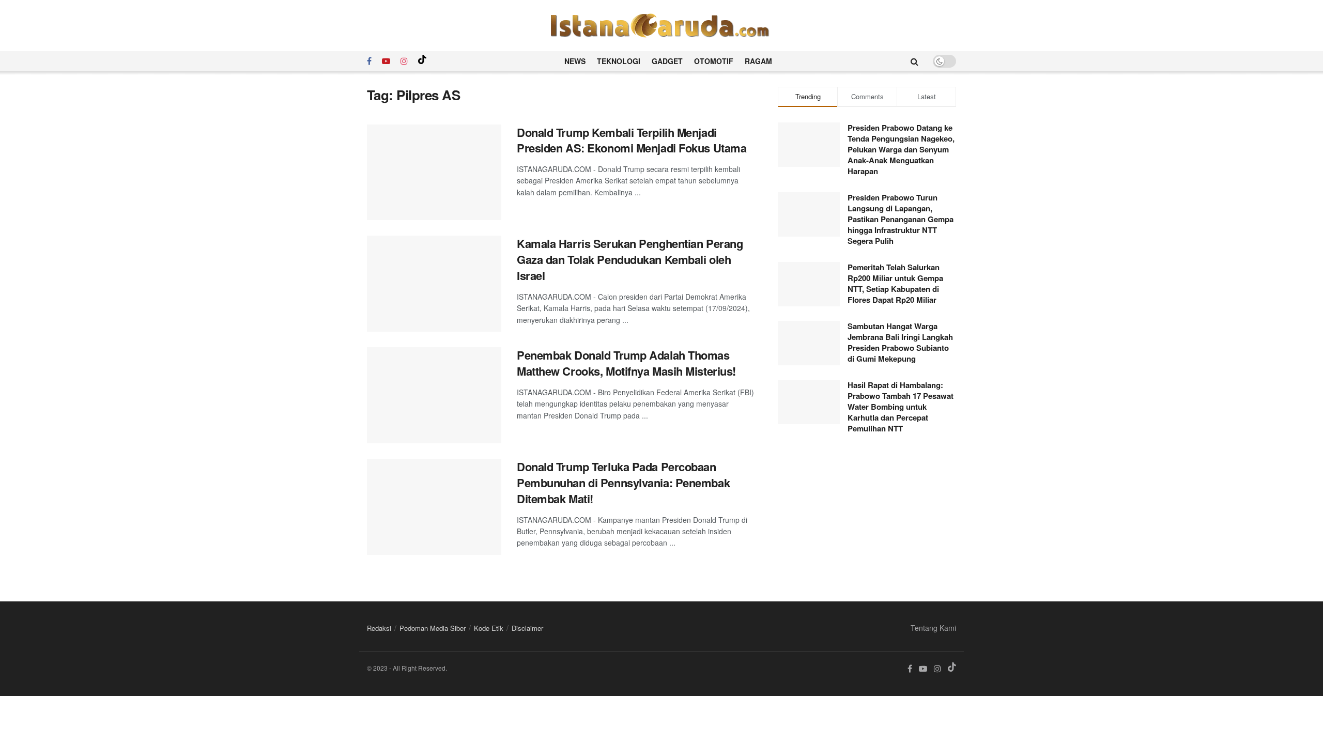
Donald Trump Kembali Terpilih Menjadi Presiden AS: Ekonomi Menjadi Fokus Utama (631, 140)
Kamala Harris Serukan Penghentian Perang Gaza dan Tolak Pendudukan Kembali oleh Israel (630, 259)
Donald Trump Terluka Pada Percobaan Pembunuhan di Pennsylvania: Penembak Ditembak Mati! (623, 482)
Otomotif (713, 61)
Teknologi (618, 61)
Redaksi (379, 628)
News (575, 61)
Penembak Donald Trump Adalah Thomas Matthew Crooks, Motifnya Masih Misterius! (626, 363)
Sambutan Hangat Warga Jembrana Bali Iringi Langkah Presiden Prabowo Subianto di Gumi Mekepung (900, 342)
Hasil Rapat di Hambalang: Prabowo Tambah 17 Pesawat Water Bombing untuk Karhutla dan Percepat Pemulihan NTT (900, 406)
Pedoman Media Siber (432, 628)
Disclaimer (527, 628)
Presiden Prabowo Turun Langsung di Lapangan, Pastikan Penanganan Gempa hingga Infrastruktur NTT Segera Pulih (900, 219)
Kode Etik (488, 628)
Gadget (667, 61)
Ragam (758, 61)
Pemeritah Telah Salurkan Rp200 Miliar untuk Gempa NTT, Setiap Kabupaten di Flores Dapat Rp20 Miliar (895, 283)
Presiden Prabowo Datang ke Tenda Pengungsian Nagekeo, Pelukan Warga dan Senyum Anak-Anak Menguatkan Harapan (901, 149)
